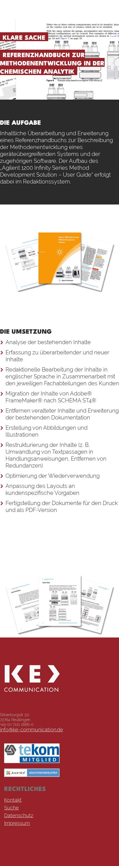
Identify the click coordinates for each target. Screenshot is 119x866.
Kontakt (13, 800)
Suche (11, 808)
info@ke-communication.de (31, 729)
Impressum (17, 823)
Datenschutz (18, 815)
